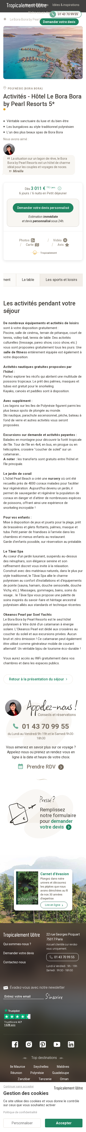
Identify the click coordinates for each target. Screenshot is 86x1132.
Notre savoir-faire (40, 12)
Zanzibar (24, 1079)
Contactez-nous (14, 962)
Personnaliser (22, 1123)
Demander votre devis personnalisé (43, 208)
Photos (24, 240)
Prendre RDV (42, 767)
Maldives (63, 1066)
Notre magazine (68, 12)
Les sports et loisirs (61, 280)
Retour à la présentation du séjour (37, 679)
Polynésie (37, 1073)
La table (28, 280)
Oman (64, 1079)
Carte (30, 244)
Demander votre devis (18, 953)
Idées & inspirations (65, 5)
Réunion (16, 1073)
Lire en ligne (52, 905)
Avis (61, 244)
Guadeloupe (60, 1073)
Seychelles (41, 1066)
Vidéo (57, 240)
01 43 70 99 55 (45, 726)
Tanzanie (45, 1079)
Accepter (64, 1123)
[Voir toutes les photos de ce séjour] (43, 52)
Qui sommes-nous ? (17, 944)
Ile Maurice (17, 1066)
